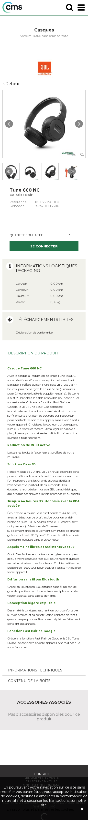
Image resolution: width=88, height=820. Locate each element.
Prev (9, 124)
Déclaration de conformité (34, 332)
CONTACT (41, 774)
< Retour (11, 83)
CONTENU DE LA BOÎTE (29, 681)
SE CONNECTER (44, 246)
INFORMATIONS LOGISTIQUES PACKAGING (46, 268)
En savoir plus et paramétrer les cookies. (40, 809)
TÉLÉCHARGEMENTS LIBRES (45, 319)
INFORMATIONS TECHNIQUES (35, 670)
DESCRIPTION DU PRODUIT (33, 353)
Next (79, 124)
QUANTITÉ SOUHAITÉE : (27, 235)
